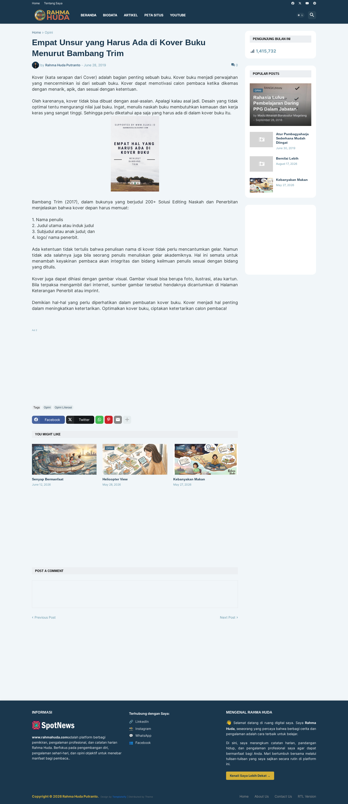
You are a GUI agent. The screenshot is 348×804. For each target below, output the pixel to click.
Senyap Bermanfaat (47, 479)
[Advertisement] (135, 366)
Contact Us (283, 796)
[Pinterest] (109, 420)
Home (36, 3)
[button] (300, 15)
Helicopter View (115, 479)
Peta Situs (153, 15)
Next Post (227, 617)
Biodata (110, 15)
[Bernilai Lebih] (261, 164)
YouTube (178, 15)
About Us (261, 796)
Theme (149, 796)
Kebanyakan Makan (189, 479)
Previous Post (45, 617)
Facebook (140, 743)
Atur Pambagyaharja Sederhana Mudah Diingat (292, 138)
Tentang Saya (53, 3)
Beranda (88, 15)
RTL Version (307, 796)
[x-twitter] (300, 3)
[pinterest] (314, 3)
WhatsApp (140, 735)
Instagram (140, 729)
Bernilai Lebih (287, 158)
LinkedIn (139, 721)
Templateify (119, 796)
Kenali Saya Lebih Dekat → (250, 775)
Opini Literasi (63, 407)
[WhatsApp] (99, 420)
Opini (49, 32)
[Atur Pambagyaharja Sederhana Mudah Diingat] (261, 139)
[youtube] (307, 3)
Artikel (131, 15)
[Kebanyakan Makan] (261, 185)
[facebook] (292, 3)
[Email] (118, 420)
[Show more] (127, 420)
